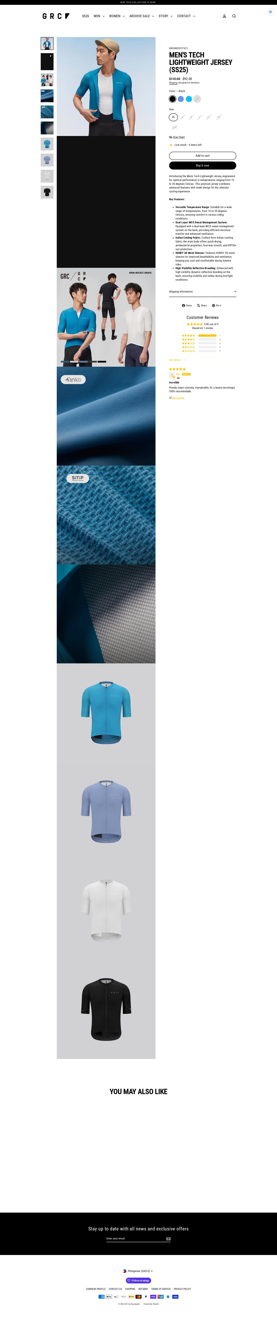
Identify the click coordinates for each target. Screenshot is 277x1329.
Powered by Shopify (151, 1304)
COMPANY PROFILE (95, 1289)
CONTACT (184, 16)
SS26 (85, 16)
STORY (164, 16)
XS (173, 117)
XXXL (174, 127)
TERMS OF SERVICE (161, 1289)
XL (208, 117)
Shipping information (181, 291)
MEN (97, 16)
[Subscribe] (168, 1238)
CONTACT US (115, 1289)
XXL (219, 117)
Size (171, 109)
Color (177, 91)
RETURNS (143, 1289)
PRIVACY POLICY (182, 1289)
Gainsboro (197, 99)
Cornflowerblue (180, 99)
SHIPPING (130, 1289)
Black (172, 99)
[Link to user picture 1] (177, 403)
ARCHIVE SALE (140, 16)
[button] (188, 335)
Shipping (173, 82)
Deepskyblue (188, 99)
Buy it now (202, 165)
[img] (177, 369)
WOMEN (115, 16)
